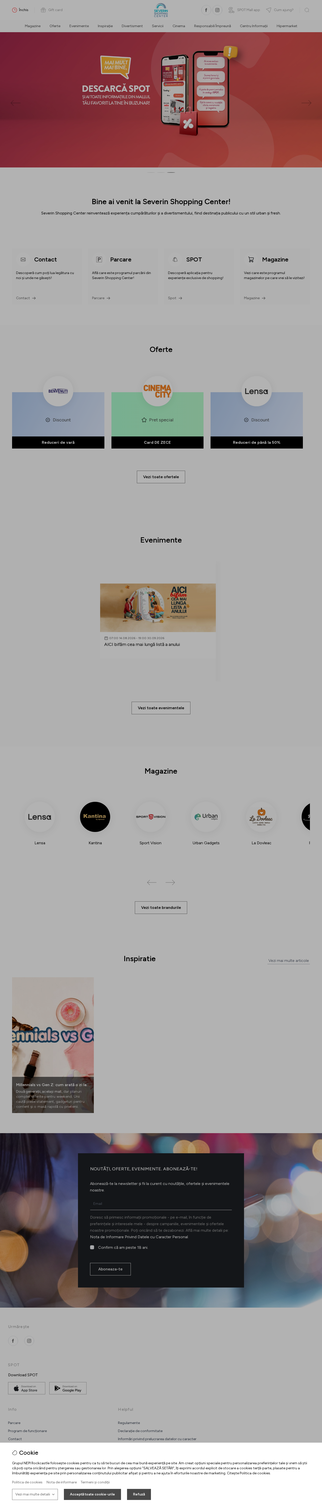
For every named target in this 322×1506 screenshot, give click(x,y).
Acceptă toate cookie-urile (92, 1494)
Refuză (139, 1494)
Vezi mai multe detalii (32, 1494)
